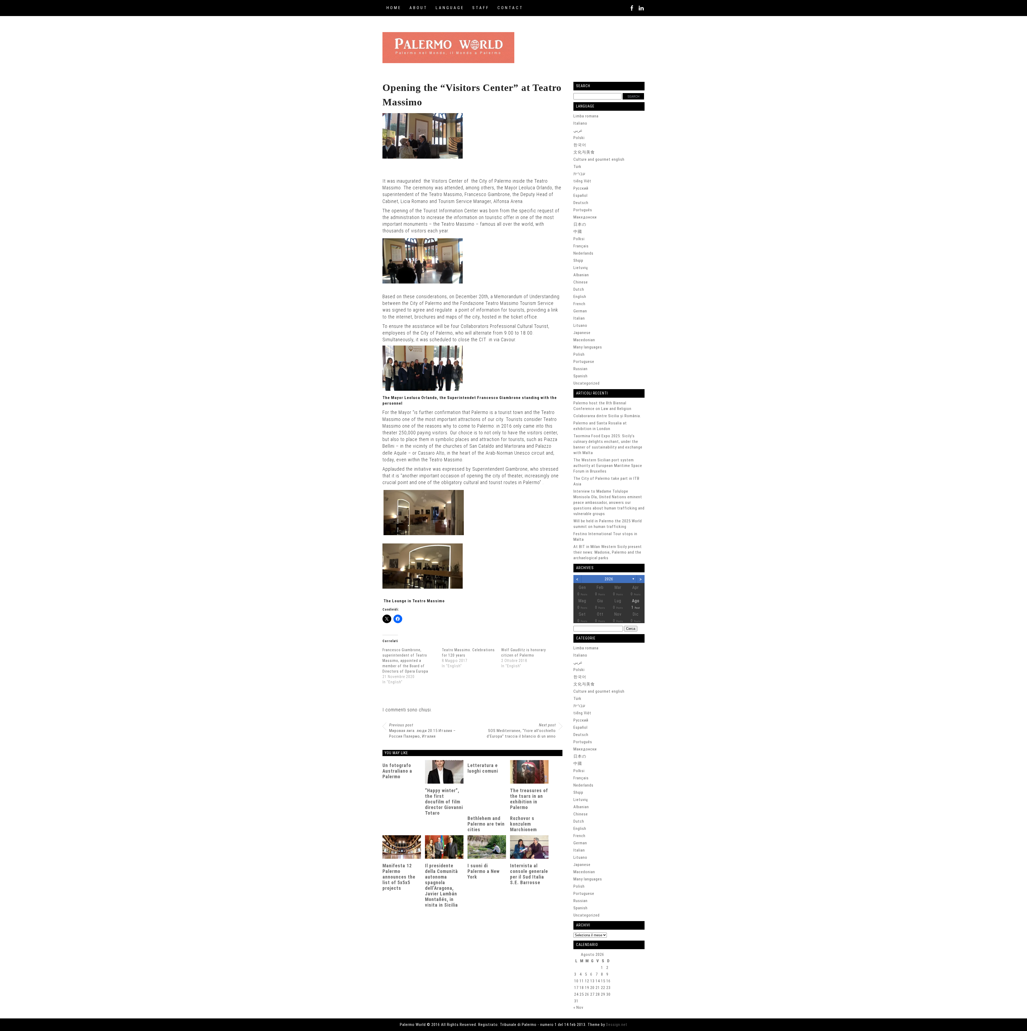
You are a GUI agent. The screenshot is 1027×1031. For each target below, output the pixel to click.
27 (592, 994)
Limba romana (586, 116)
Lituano (580, 325)
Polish (579, 354)
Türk (577, 166)
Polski (579, 137)
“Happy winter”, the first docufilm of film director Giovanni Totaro (444, 802)
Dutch (578, 289)
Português (582, 210)
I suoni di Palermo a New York (483, 871)
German (580, 311)
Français (581, 246)
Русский (580, 188)
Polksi (579, 238)
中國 (577, 231)
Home (393, 7)
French (579, 303)
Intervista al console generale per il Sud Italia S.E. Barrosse (529, 874)
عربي (578, 130)
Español (580, 195)
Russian (580, 368)
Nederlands (583, 253)
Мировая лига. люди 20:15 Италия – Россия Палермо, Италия (422, 731)
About (418, 7)
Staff (480, 7)
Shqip (578, 260)
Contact (510, 7)
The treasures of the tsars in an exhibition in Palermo (529, 799)
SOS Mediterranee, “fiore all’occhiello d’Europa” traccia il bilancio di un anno (521, 731)
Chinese (580, 282)
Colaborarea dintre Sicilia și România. (607, 415)
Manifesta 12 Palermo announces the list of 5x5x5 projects (398, 877)
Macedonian (584, 340)
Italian (579, 318)
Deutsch (580, 202)
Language (450, 7)
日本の (579, 224)
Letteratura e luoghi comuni (482, 768)
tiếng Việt (582, 181)
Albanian (581, 275)
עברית (579, 173)
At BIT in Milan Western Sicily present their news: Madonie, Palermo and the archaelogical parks (607, 552)
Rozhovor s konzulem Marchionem (523, 824)
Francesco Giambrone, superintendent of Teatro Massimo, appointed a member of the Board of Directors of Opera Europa (405, 660)
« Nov (578, 1007)
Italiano (580, 123)
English (579, 296)
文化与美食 (584, 152)
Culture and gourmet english (598, 159)
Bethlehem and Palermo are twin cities (486, 824)
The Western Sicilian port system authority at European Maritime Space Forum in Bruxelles (607, 466)
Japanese (582, 332)
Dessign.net (616, 1024)
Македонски (585, 217)
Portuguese (583, 361)
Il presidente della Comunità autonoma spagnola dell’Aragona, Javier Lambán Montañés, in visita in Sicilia (441, 885)
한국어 (579, 145)
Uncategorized (586, 383)
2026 (609, 579)
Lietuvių (580, 267)
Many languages (587, 347)
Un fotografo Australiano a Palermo (397, 771)
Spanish (580, 376)
